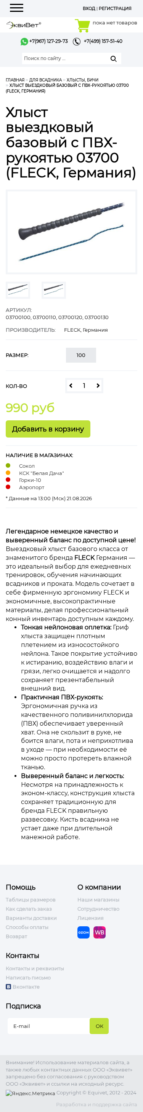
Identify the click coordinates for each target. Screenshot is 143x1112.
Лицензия (90, 918)
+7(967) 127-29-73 (48, 41)
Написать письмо (28, 977)
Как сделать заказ (29, 909)
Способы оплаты (27, 927)
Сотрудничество (98, 909)
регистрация (115, 8)
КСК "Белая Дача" (41, 473)
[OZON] (85, 932)
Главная (15, 80)
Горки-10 (30, 480)
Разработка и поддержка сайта (96, 1104)
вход (89, 8)
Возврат (16, 936)
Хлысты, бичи (82, 80)
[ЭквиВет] (24, 24)
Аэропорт (31, 487)
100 (81, 355)
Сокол (27, 466)
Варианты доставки (31, 918)
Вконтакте (26, 987)
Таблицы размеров (31, 899)
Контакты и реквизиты (35, 968)
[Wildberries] (101, 932)
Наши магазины (98, 899)
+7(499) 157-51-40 (101, 41)
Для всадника (45, 80)
